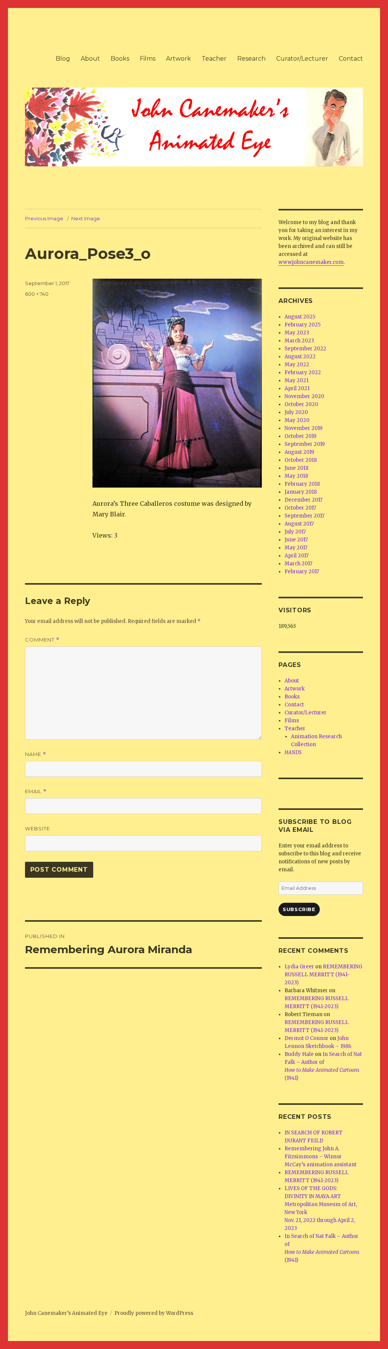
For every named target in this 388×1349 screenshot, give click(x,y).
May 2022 (297, 364)
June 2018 (296, 468)
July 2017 (295, 532)
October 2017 (300, 508)
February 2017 (302, 571)
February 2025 (303, 325)
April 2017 (296, 555)
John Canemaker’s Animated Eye (66, 1313)
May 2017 (296, 547)
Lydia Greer (299, 966)
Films (147, 58)
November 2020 (304, 396)
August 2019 (299, 452)
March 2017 (298, 563)
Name (35, 754)
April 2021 (297, 388)
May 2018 (296, 476)
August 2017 (299, 524)
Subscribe (299, 909)
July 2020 (296, 412)
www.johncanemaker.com (311, 262)
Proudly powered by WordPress (153, 1313)
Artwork (178, 58)
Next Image (85, 218)
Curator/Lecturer (302, 58)
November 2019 (303, 428)
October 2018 (301, 460)
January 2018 (301, 492)
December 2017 (303, 500)
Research (251, 58)
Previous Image (44, 218)
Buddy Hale (299, 1054)
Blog (63, 58)
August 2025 (300, 317)
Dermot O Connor (307, 1038)
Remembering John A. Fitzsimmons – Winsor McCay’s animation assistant (321, 1156)
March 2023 (299, 340)
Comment (42, 640)
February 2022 (303, 372)
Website (37, 828)
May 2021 (296, 380)
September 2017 (304, 516)
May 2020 (297, 420)
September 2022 (305, 348)
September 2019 (305, 444)
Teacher (214, 58)
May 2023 (297, 332)
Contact (351, 58)
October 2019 (300, 436)
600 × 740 (36, 294)
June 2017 (296, 539)
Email (36, 791)
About (90, 58)
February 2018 (302, 484)
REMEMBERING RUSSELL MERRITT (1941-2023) (323, 974)
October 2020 (301, 404)
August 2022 (300, 356)
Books (120, 58)
